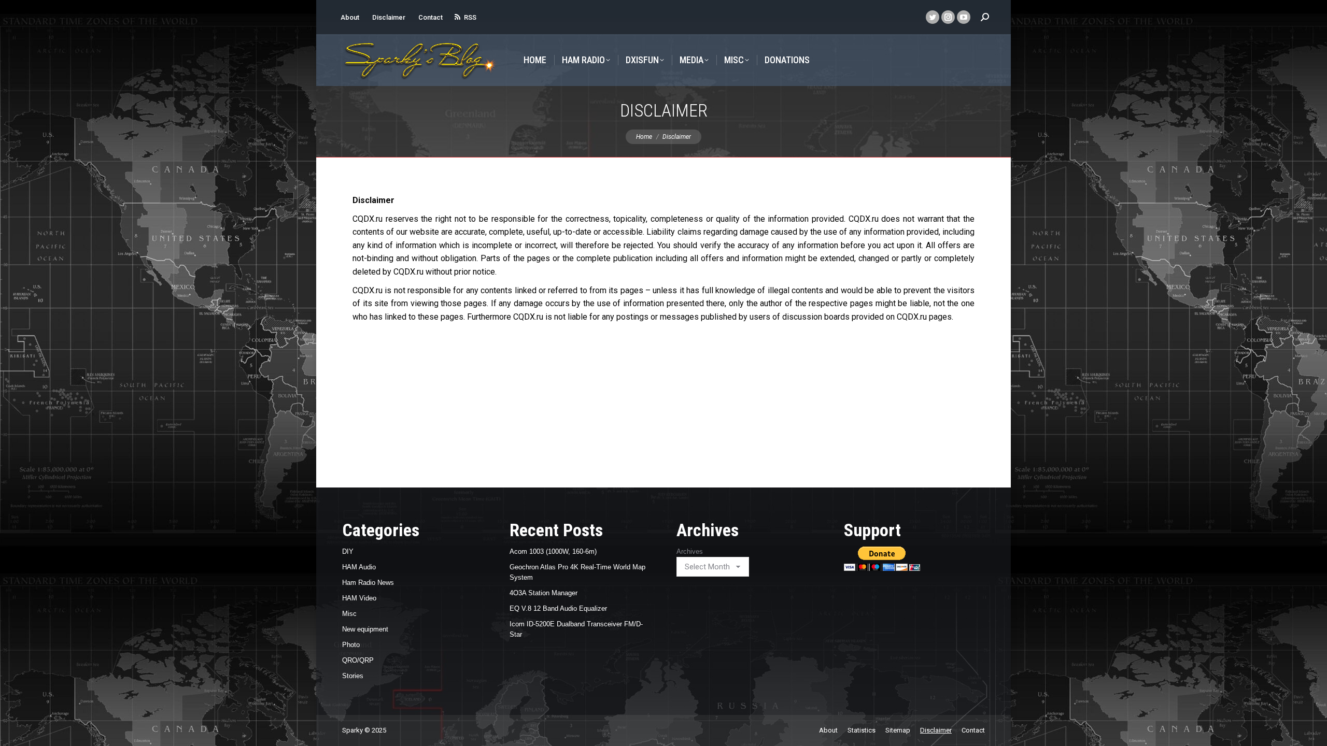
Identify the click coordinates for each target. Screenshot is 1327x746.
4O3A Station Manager (543, 593)
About (350, 17)
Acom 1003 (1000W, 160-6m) (553, 551)
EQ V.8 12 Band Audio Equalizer (558, 608)
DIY (348, 551)
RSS (470, 17)
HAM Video (359, 598)
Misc (349, 614)
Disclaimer (388, 17)
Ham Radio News (368, 582)
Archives (689, 551)
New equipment (365, 629)
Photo (351, 645)
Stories (352, 676)
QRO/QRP (358, 660)
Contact (430, 17)
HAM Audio (359, 567)
